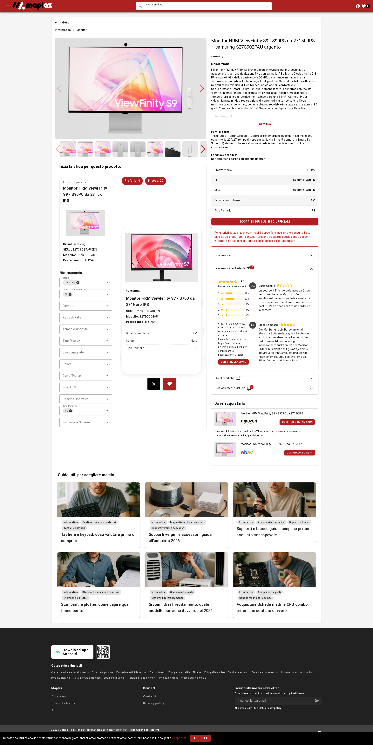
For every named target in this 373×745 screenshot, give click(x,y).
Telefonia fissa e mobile (141, 677)
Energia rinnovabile (179, 672)
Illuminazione (288, 672)
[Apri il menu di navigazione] (7, 6)
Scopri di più (179, 738)
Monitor (82, 29)
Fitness (197, 672)
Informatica (63, 29)
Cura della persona (102, 672)
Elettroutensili (157, 672)
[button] (261, 6)
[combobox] (204, 6)
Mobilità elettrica (60, 677)
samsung (217, 56)
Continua (265, 123)
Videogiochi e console (193, 677)
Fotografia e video (214, 672)
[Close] (77, 282)
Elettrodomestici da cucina (131, 672)
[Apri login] (358, 6)
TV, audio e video (168, 677)
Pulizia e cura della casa (87, 677)
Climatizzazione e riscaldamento (70, 672)
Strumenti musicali (114, 677)
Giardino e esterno (238, 672)
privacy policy (273, 708)
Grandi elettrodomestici (265, 672)
